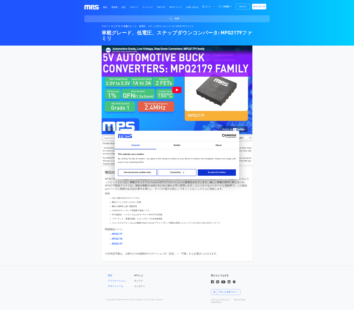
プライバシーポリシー (220, 299)
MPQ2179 (117, 244)
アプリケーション (117, 281)
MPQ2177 (117, 234)
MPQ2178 (117, 239)
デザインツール (115, 286)
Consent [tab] (135, 145)
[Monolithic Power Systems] (91, 7)
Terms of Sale (239, 299)
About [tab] (218, 145)
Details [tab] (177, 145)
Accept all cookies (217, 172)
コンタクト (139, 286)
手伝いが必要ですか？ (228, 292)
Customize (175, 172)
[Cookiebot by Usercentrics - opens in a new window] (224, 136)
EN (219, 7)
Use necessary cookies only (137, 172)
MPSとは (138, 275)
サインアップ (259, 7)
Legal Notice (216, 302)
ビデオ (117, 26)
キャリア (138, 281)
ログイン (243, 7)
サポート (106, 26)
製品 (110, 275)
